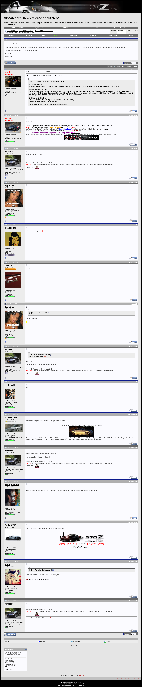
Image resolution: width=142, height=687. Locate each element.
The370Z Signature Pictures (35, 126)
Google (108, 641)
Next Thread (76, 645)
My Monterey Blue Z (32, 131)
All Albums (29, 35)
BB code (7, 658)
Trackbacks (8, 664)
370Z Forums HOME (17, 28)
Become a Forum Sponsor (121, 28)
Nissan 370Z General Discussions (44, 31)
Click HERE (65, 127)
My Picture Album (41, 28)
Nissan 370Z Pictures (65, 28)
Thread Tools (120, 66)
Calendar (93, 35)
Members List (73, 35)
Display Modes (131, 66)
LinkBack (110, 66)
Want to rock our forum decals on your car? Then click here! (64, 126)
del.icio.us (42, 641)
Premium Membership (92, 28)
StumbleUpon (76, 641)
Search (131, 35)
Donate (55, 35)
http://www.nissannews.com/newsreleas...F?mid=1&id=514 (44, 75)
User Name (113, 30)
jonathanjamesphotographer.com (39, 579)
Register (11, 35)
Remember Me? (133, 31)
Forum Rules (8, 669)
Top (139, 678)
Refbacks (7, 666)
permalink (134, 69)
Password (113, 33)
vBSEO (77, 685)
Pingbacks (7, 665)
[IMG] (6, 661)
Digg (8, 641)
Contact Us (120, 678)
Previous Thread (67, 645)
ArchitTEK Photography (81, 547)
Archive (134, 678)
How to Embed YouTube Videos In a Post (99, 126)
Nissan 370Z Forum (12, 31)
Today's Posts (113, 35)
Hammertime (35, 127)
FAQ (43, 35)
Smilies (7, 660)
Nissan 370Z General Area (26, 31)
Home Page (128, 678)
